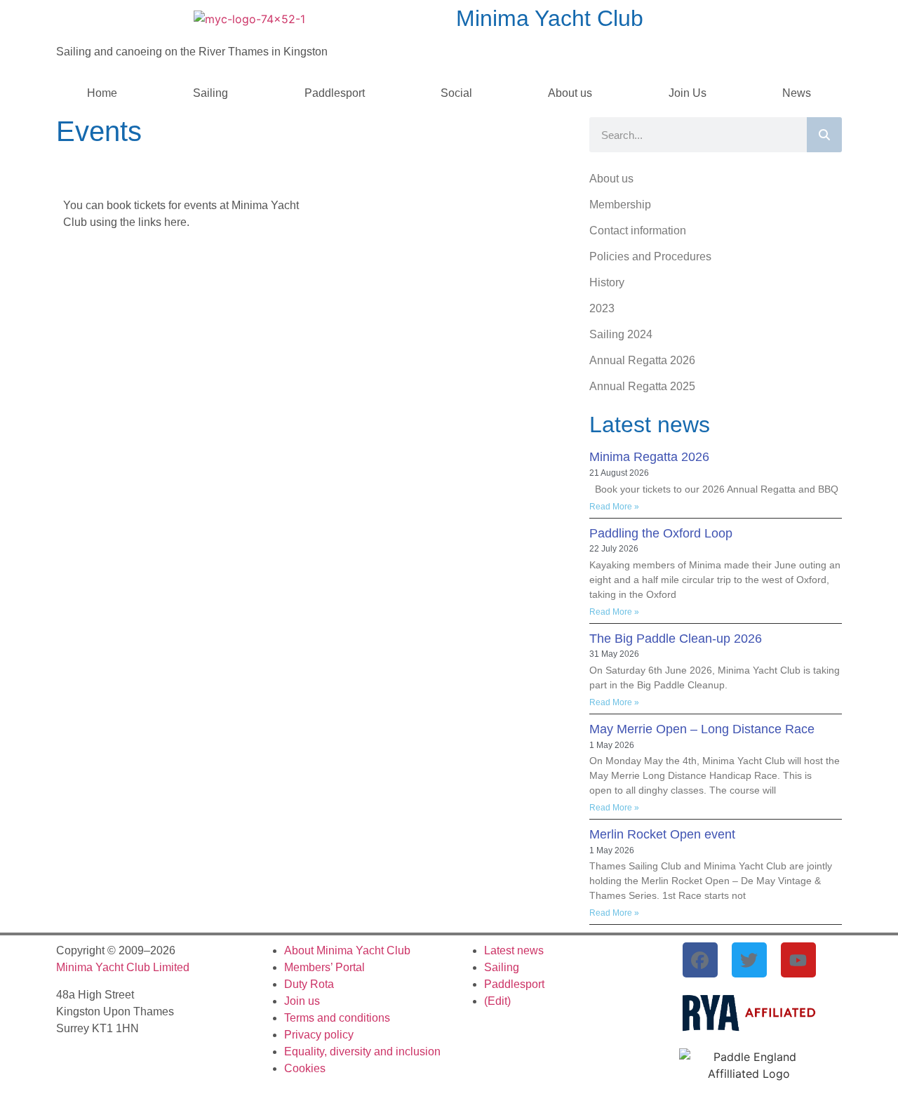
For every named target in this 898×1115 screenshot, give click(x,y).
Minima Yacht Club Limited (122, 967)
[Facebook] (700, 959)
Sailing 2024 (620, 334)
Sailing (210, 93)
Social (456, 93)
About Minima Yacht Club (347, 950)
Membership (620, 205)
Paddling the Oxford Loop (660, 533)
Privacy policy (319, 1035)
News (796, 93)
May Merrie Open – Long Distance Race (702, 729)
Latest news (514, 950)
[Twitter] (749, 959)
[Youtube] (798, 959)
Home (102, 93)
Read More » (614, 507)
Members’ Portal (324, 967)
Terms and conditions (337, 1018)
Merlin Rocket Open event (662, 834)
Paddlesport (334, 93)
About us (570, 93)
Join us (302, 1001)
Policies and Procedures (650, 256)
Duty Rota (309, 984)
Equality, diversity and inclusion (362, 1051)
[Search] (824, 134)
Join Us (687, 93)
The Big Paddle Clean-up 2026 (675, 639)
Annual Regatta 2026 (642, 360)
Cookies (305, 1068)
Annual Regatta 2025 (642, 386)
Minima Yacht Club (549, 18)
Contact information (637, 230)
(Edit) (497, 1001)
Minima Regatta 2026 (649, 457)
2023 (602, 308)
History (606, 282)
